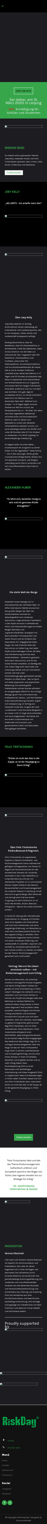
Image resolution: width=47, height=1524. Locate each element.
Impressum (7, 1475)
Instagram (6, 1489)
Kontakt (5, 1465)
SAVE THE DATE (23, 91)
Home (4, 1460)
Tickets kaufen (14, 172)
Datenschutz (7, 1470)
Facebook (6, 1493)
